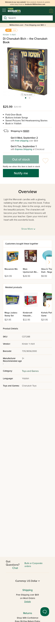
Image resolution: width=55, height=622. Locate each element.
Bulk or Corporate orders (33, 565)
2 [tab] (29, 98)
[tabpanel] (27, 71)
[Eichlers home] (14, 10)
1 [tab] (25, 98)
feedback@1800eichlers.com (35, 4)
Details (27, 601)
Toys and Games (30, 371)
